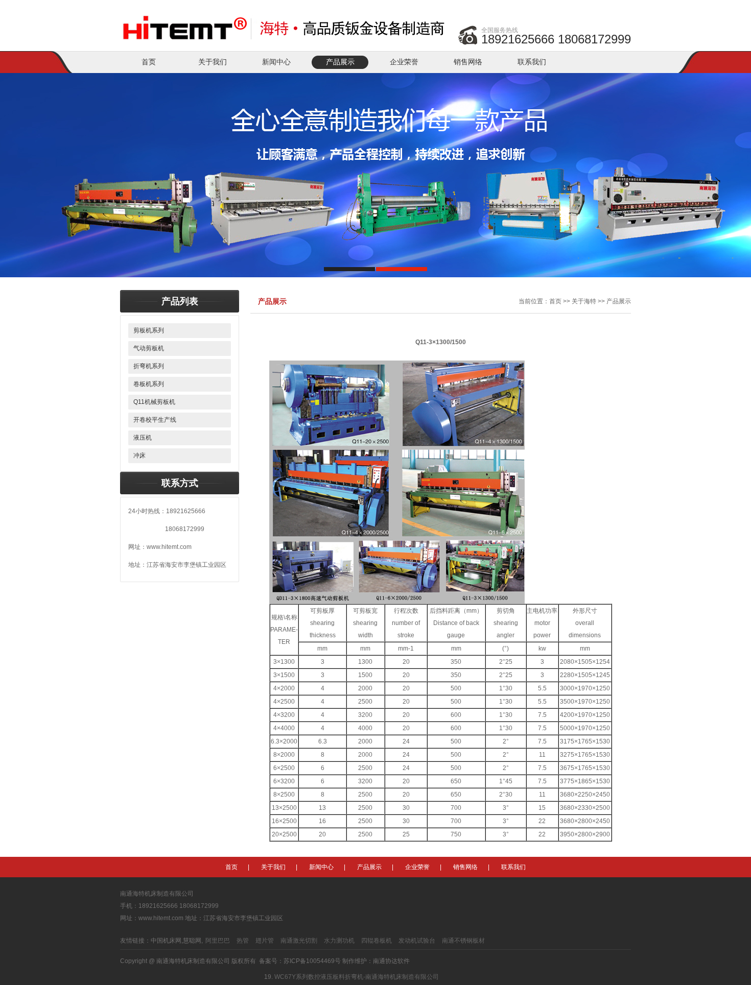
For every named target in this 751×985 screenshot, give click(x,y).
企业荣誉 (404, 62)
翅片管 (264, 940)
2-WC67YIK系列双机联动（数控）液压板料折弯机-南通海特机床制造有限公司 (380, 981)
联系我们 (532, 62)
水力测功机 (339, 940)
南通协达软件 (391, 961)
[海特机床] (286, 21)
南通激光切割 (298, 940)
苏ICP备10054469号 (312, 961)
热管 (243, 940)
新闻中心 (276, 62)
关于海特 (584, 301)
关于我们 (212, 62)
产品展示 (340, 62)
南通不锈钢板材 (463, 940)
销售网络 (468, 62)
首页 (149, 62)
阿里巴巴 (217, 940)
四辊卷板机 (376, 940)
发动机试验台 (416, 940)
